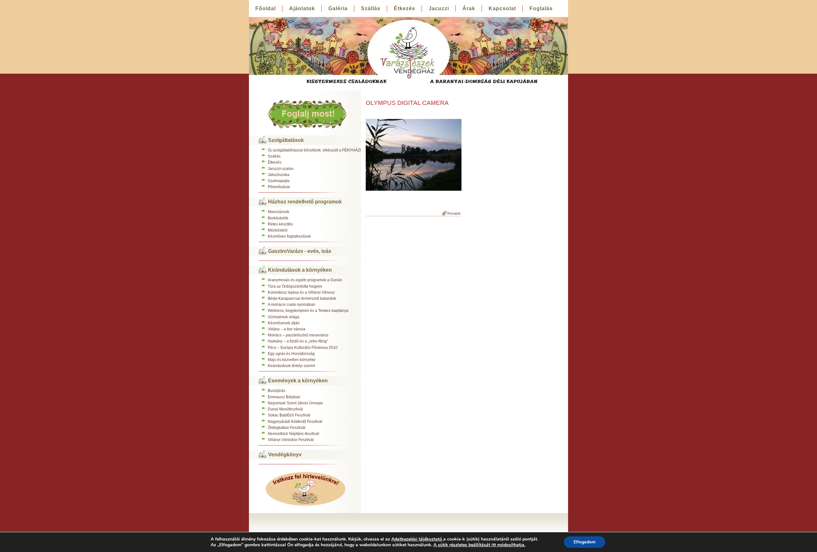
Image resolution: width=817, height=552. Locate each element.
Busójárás (276, 390)
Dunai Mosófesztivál (285, 409)
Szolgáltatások (286, 140)
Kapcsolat (502, 8)
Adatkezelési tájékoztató (416, 539)
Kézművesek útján (284, 323)
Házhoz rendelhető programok (305, 201)
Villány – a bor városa (286, 329)
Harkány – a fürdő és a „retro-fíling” (298, 341)
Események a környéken (298, 380)
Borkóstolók (278, 218)
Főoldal (265, 8)
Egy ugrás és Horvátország (291, 353)
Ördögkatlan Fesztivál (286, 427)
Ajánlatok (302, 8)
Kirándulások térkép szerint (291, 366)
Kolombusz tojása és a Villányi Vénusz (301, 292)
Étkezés (404, 8)
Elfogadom (584, 542)
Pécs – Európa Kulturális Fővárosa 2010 (303, 347)
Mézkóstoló (278, 230)
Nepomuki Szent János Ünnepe (295, 403)
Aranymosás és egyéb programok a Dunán (305, 280)
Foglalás (541, 8)
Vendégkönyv (285, 454)
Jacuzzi (439, 8)
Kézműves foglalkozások (289, 236)
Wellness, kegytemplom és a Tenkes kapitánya (308, 310)
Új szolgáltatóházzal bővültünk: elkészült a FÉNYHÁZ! (314, 150)
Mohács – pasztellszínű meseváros (298, 335)
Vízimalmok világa (283, 317)
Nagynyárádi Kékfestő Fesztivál (295, 421)
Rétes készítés (280, 224)
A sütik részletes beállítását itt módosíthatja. (479, 545)
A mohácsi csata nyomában (291, 304)
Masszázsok (278, 212)
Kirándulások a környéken (300, 270)
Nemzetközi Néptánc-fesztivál (293, 433)
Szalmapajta (278, 181)
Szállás (370, 8)
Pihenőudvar (279, 187)
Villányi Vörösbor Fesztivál (291, 440)
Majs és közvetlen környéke (292, 359)
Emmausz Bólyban (284, 397)
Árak (468, 8)
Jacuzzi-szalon (281, 168)
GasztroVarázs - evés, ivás (299, 251)
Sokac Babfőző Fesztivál (289, 415)
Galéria (338, 8)
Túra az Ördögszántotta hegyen (295, 286)
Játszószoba (278, 175)
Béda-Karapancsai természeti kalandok (302, 298)
